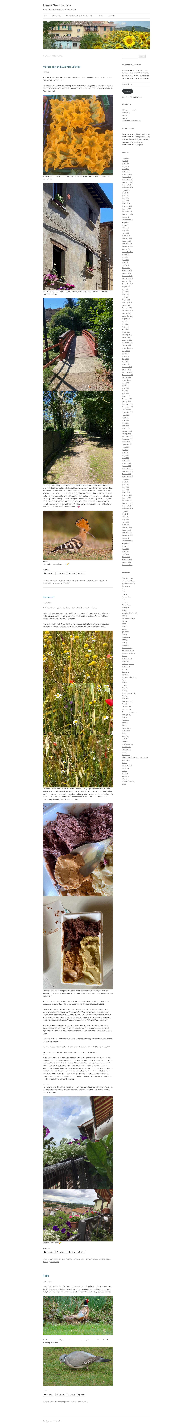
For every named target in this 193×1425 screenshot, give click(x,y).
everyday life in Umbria (66, 580)
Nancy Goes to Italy (57, 5)
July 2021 (125, 321)
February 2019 (127, 399)
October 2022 (126, 281)
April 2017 (125, 458)
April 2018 (125, 426)
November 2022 (127, 278)
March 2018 (126, 428)
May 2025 (125, 198)
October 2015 (126, 506)
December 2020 (127, 340)
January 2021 (126, 337)
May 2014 (125, 551)
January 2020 (126, 369)
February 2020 (127, 367)
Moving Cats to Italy (128, 693)
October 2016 (126, 474)
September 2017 (127, 444)
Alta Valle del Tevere (128, 581)
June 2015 (125, 517)
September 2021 (127, 316)
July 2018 (125, 418)
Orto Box (125, 115)
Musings (125, 696)
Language (125, 672)
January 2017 (126, 466)
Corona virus (126, 597)
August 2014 (126, 543)
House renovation (128, 650)
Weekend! (48, 597)
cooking (124, 594)
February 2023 (127, 270)
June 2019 (125, 388)
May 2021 (125, 327)
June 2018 (125, 420)
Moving (124, 691)
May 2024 (125, 230)
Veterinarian (126, 768)
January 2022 (126, 305)
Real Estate (125, 720)
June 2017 (125, 452)
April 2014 (125, 554)
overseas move (127, 709)
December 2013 (127, 565)
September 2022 (127, 284)
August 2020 (126, 351)
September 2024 (127, 220)
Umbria (104, 580)
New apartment (127, 701)
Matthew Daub (127, 139)
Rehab (124, 725)
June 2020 (125, 356)
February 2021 (127, 335)
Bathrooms (126, 586)
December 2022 (127, 276)
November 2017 (127, 439)
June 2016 (125, 485)
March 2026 (126, 171)
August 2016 (126, 479)
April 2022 (125, 297)
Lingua (124, 680)
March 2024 (126, 236)
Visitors (124, 771)
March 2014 (126, 557)
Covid (124, 600)
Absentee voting (127, 578)
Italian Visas (126, 666)
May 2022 (125, 295)
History (124, 640)
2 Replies (46, 72)
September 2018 (127, 412)
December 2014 (127, 533)
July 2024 (125, 225)
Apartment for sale (128, 584)
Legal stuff (125, 674)
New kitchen (126, 704)
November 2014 (127, 535)
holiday (124, 642)
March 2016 (126, 493)
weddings (125, 776)
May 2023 (125, 262)
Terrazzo (125, 741)
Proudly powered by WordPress (52, 1421)
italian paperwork (128, 664)
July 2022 (125, 289)
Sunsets (124, 739)
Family (124, 616)
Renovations (126, 728)
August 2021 (126, 319)
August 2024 (126, 222)
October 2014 (126, 538)
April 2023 (125, 265)
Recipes (100, 16)
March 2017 (126, 460)
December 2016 (127, 468)
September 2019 (127, 380)
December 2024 (127, 212)
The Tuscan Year (127, 744)
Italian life (78, 580)
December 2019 (127, 372)
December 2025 (127, 179)
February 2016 (127, 495)
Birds (46, 1275)
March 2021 (126, 332)
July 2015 (125, 514)
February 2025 (127, 206)
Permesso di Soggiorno (129, 712)
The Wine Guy (126, 747)
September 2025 (127, 188)
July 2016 (125, 482)
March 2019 (126, 396)
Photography (126, 715)
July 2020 (125, 353)
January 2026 (126, 177)
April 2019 (125, 394)
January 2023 (126, 273)
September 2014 (127, 541)
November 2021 (127, 311)
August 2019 (126, 383)
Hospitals (125, 645)
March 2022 (126, 300)
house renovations (128, 653)
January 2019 (126, 402)
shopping (125, 736)
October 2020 (126, 345)
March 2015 (126, 525)
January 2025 (126, 209)
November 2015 (127, 503)
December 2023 (127, 244)
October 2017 (126, 442)
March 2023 (126, 268)
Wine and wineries (128, 782)
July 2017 (125, 450)
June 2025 (125, 196)
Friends (124, 626)
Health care (126, 637)
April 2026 (125, 169)
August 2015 (126, 511)
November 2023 (127, 246)
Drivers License (127, 605)
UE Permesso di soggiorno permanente (135, 757)
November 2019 (127, 375)
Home (45, 16)
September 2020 (127, 348)
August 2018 (126, 415)
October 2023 (126, 249)
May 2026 (125, 166)
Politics (124, 717)
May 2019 (125, 391)
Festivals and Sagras (128, 618)
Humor (124, 656)
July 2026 (125, 161)
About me (111, 16)
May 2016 (125, 487)
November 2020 (127, 343)
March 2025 (126, 204)
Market (84, 580)
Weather (125, 773)
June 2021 (125, 324)
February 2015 (127, 527)
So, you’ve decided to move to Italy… (79, 16)
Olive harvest (126, 707)
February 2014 (127, 559)
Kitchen (124, 669)
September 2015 (127, 509)
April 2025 (125, 201)
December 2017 (127, 436)
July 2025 (125, 193)
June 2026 (125, 163)
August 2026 (126, 158)
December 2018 (127, 404)
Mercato (90, 580)
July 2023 (125, 257)
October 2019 (126, 377)
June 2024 (125, 228)
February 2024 (127, 238)
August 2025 (126, 190)
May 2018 (125, 423)
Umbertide (97, 580)
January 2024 (126, 241)
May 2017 (125, 455)
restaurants (126, 731)
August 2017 (126, 447)
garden (124, 629)
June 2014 (125, 549)
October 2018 (126, 410)
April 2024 (125, 233)
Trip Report (126, 755)
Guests (124, 634)
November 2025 (127, 182)
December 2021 (127, 308)
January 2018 (126, 434)
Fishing (124, 621)
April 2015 (125, 522)
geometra (125, 632)
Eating (61, 1259)
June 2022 (125, 292)
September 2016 (127, 476)
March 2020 (126, 364)
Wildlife (55, 583)
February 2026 (127, 174)
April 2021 (125, 329)
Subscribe (127, 91)
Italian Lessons (127, 658)
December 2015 (127, 501)
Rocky (124, 733)
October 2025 (126, 185)
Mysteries (125, 699)
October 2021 (126, 313)
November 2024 (127, 214)
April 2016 (125, 490)
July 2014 (125, 546)
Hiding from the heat (129, 110)
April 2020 (125, 361)
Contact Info (56, 16)
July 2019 (125, 386)
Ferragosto (125, 113)
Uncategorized (47, 583)
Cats (123, 592)
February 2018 (127, 431)
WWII (124, 784)
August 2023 (126, 254)
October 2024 (126, 217)
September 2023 (127, 252)
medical (124, 685)
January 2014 (126, 562)
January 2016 (126, 498)
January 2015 (126, 530)
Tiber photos (126, 749)
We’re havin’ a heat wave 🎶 (131, 121)
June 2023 (125, 260)
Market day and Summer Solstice (62, 66)
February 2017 (127, 463)
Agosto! (124, 118)
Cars (123, 589)
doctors (124, 602)
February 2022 (127, 303)
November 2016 (127, 471)
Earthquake (126, 608)
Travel (124, 752)
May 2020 (125, 359)
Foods (124, 624)
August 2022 (126, 287)
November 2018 (127, 407)
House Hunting (127, 648)
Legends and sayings (129, 677)
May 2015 (125, 519)
